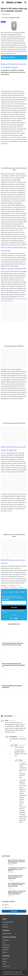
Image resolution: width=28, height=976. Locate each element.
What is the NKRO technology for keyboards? (12, 686)
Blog (18, 585)
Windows (21, 587)
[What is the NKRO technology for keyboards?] (14, 676)
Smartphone (6, 947)
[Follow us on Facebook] (13, 618)
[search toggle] (25, 2)
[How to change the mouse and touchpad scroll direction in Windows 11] (14, 654)
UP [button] (23, 973)
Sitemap (5, 961)
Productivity (6, 940)
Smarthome (6, 950)
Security (5, 952)
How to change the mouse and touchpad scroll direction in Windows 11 (13, 665)
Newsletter (5, 927)
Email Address (5, 904)
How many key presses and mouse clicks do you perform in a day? (12, 644)
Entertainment (12, 585)
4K (23, 472)
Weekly (23, 592)
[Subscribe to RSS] (11, 618)
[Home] (14, 2)
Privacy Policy (13, 914)
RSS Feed (5, 959)
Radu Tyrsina (6, 14)
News (4, 942)
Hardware (5, 587)
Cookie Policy (6, 966)
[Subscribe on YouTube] (16, 618)
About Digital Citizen (8, 922)
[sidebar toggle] (2, 2)
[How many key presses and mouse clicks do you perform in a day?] (14, 634)
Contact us (5, 924)
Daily (17, 592)
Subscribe (14, 911)
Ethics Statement (7, 933)
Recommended (13, 587)
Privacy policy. (5, 599)
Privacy (4, 963)
